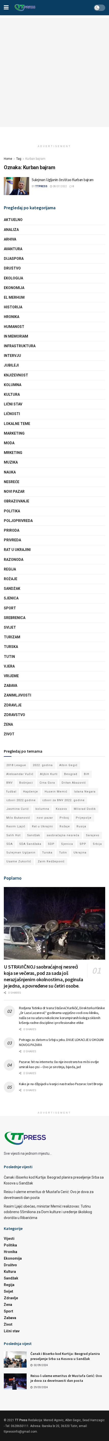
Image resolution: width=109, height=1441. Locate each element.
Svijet (10, 627)
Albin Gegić (68, 765)
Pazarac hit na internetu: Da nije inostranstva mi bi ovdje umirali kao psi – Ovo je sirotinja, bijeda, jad (59, 1064)
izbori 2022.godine (21, 800)
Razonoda (13, 560)
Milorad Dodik (85, 809)
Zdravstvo (14, 715)
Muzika (11, 462)
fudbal (11, 791)
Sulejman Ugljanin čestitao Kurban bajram (63, 179)
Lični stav (13, 404)
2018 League (16, 765)
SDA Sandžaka (30, 844)
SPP (83, 844)
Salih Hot (13, 835)
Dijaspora (14, 259)
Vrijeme (11, 676)
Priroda (11, 530)
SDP (51, 844)
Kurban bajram (35, 159)
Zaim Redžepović (51, 861)
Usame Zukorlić (18, 861)
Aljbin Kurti (49, 774)
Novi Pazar (14, 491)
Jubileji (11, 365)
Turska (11, 647)
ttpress (41, 186)
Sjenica (11, 598)
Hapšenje (30, 791)
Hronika (11, 317)
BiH (86, 774)
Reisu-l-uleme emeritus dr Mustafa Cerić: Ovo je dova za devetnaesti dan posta (66, 1378)
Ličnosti (12, 414)
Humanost (14, 327)
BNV (9, 782)
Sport (10, 608)
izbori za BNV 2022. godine (63, 800)
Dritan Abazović (74, 782)
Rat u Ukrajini (17, 550)
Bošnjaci (26, 782)
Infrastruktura (19, 346)
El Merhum (14, 297)
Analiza (11, 230)
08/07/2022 (59, 186)
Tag (18, 159)
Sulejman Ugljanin (20, 852)
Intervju (12, 356)
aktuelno (13, 220)
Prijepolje (84, 817)
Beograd (70, 774)
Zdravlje (13, 705)
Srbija (97, 844)
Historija (13, 307)
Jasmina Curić (17, 809)
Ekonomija (14, 288)
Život (9, 734)
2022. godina (43, 765)
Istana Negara (85, 791)
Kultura (12, 394)
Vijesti (9, 1239)
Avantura (13, 249)
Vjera (9, 666)
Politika (12, 511)
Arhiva (10, 239)
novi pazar (45, 817)
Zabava (10, 686)
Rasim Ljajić (15, 826)
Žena (8, 724)
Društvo (12, 268)
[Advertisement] (54, 72)
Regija (10, 569)
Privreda (12, 540)
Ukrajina (80, 852)
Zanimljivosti (17, 695)
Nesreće (11, 482)
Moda (9, 443)
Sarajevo (92, 835)
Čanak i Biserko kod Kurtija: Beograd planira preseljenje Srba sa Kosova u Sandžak (65, 1356)
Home (8, 159)
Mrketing (13, 453)
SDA (9, 844)
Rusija (81, 826)
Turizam (12, 637)
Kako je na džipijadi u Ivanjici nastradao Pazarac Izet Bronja (61, 1084)
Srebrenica (14, 618)
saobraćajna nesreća (63, 835)
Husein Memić (56, 791)
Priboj (64, 817)
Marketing (14, 433)
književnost (16, 375)
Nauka (10, 472)
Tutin (9, 657)
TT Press (21, 1420)
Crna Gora (47, 782)
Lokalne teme (17, 424)
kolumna (42, 809)
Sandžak (12, 589)
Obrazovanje (16, 501)
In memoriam (16, 336)
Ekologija (13, 278)
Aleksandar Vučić (19, 774)
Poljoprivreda (18, 521)
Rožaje (10, 579)
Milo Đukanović (18, 817)
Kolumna (12, 385)
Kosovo (61, 809)
